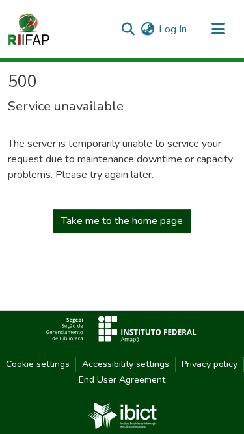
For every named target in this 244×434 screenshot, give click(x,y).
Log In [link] (173, 29)
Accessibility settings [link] (125, 364)
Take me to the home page (122, 221)
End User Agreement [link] (122, 380)
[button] (28, 29)
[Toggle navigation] (218, 29)
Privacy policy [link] (209, 364)
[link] (122, 415)
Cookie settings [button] (38, 364)
